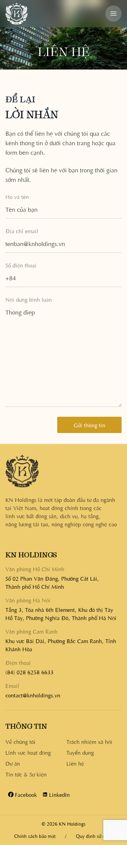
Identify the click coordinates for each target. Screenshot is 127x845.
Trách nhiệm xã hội (89, 741)
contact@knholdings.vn (32, 695)
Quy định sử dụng (94, 836)
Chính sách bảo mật (35, 836)
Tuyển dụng (80, 752)
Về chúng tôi (20, 741)
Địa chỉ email (21, 230)
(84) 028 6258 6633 (29, 672)
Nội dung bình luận (28, 299)
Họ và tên (17, 196)
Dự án (12, 763)
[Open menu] (113, 13)
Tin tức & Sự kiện (26, 774)
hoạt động (28, 752)
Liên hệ (75, 763)
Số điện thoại (21, 265)
